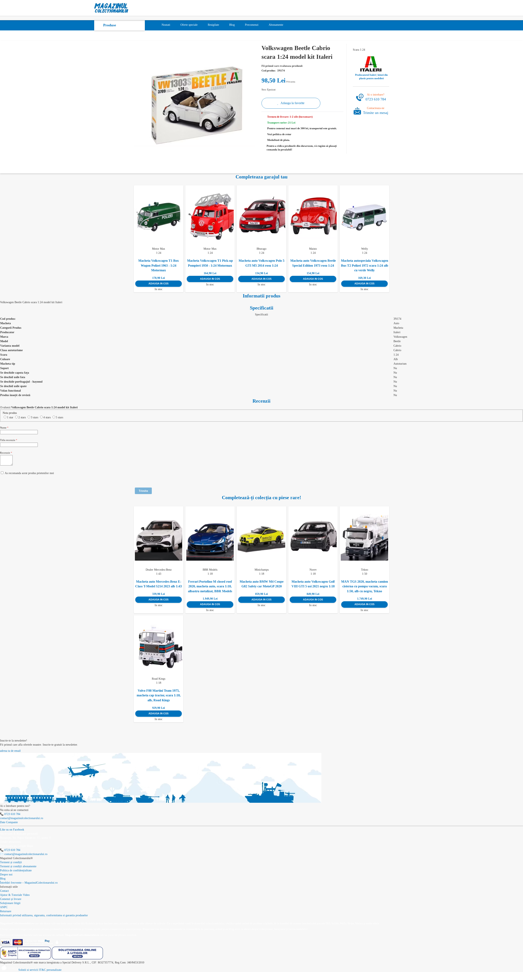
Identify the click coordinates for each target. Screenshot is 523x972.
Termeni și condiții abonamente (18, 866)
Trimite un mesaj (375, 113)
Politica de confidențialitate (16, 870)
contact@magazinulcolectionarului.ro (21, 818)
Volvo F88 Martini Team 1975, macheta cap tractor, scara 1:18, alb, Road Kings (159, 695)
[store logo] (111, 8)
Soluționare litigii (10, 903)
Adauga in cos (159, 283)
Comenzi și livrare (10, 899)
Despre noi (6, 874)
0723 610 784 (375, 99)
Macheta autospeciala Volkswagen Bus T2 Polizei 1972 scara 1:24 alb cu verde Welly (364, 265)
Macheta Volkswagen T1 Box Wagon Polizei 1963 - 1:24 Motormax (158, 265)
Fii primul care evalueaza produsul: (282, 65)
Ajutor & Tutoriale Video (15, 894)
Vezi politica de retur (279, 134)
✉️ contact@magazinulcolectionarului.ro (23, 854)
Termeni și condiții (11, 862)
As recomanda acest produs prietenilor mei (29, 473)
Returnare (5, 911)
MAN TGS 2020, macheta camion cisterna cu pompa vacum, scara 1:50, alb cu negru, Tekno (364, 586)
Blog (3, 878)
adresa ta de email (10, 750)
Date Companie (9, 822)
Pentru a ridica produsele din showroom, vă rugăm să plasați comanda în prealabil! (302, 147)
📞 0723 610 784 (10, 814)
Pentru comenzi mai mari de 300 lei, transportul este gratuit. (302, 128)
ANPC (4, 907)
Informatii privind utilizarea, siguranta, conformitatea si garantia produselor (44, 915)
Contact (4, 890)
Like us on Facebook (12, 829)
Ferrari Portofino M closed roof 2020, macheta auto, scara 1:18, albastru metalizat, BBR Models (210, 586)
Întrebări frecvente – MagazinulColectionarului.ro (29, 882)
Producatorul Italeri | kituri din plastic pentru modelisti (371, 76)
